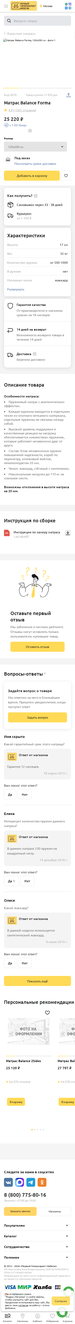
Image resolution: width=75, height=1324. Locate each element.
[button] (6, 6)
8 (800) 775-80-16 (25, 1194)
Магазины (55, 1211)
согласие (23, 1305)
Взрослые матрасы (21, 33)
